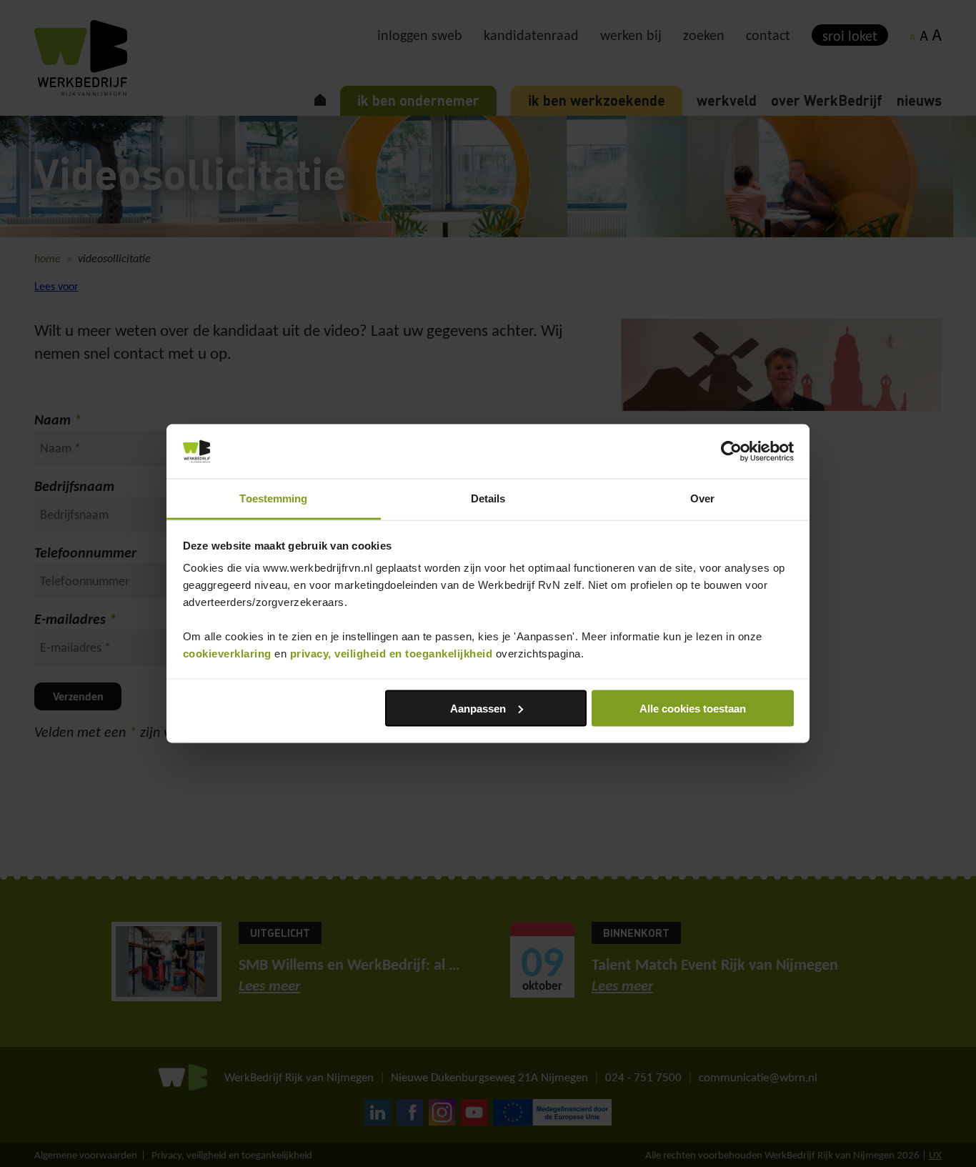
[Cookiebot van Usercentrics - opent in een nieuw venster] (731, 451)
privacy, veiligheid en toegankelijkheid (391, 653)
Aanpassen (478, 708)
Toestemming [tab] (273, 498)
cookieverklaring (227, 653)
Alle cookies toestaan (692, 708)
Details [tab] (488, 498)
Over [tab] (702, 498)
